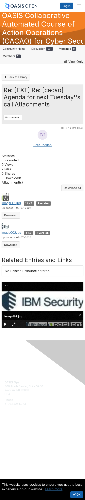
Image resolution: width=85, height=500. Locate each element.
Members (11, 56)
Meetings (67, 48)
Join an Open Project (18, 435)
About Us (10, 477)
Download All (72, 188)
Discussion (41, 48)
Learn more (53, 489)
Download (10, 215)
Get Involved (13, 430)
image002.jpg (11, 233)
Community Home (14, 48)
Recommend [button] (12, 117)
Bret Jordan (42, 145)
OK (78, 494)
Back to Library (17, 77)
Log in (67, 6)
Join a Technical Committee (23, 441)
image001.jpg (11, 203)
